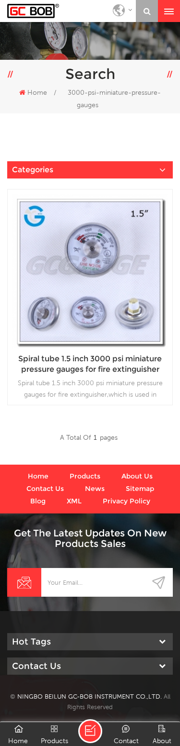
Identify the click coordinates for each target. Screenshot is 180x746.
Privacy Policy (126, 501)
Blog (38, 501)
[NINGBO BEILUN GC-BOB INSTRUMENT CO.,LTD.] (33, 11)
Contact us (45, 488)
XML (74, 501)
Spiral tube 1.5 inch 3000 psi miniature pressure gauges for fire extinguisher (90, 364)
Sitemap (140, 488)
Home (37, 92)
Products (85, 476)
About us (137, 476)
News (95, 488)
